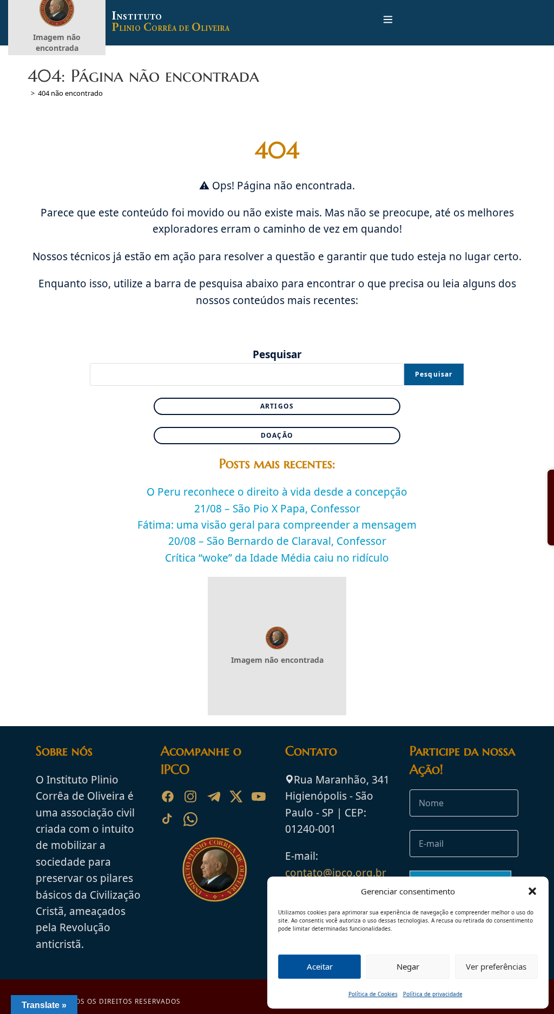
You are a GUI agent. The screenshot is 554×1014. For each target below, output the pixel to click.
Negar (408, 966)
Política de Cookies (373, 994)
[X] (236, 796)
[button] (532, 891)
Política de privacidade (433, 994)
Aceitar (320, 966)
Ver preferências (496, 966)
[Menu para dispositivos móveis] (388, 22)
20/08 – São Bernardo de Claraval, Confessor (277, 541)
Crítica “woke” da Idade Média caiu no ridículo (277, 558)
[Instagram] (190, 796)
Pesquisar (277, 354)
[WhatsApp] (190, 819)
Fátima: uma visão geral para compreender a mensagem (277, 525)
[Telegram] (213, 796)
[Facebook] (168, 796)
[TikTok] (168, 819)
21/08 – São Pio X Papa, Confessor (277, 509)
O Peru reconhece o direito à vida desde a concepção (277, 492)
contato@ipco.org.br (335, 873)
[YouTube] (259, 796)
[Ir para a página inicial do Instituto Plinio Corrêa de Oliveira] (214, 869)
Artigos (277, 406)
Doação (277, 435)
